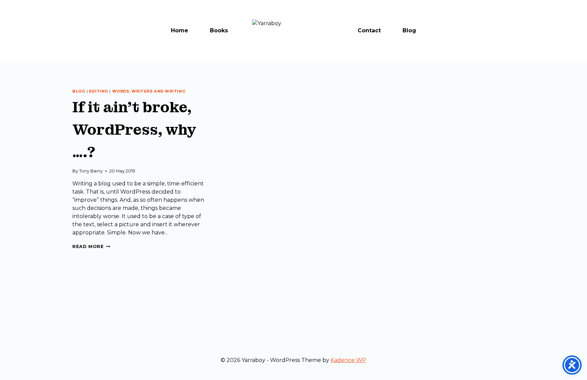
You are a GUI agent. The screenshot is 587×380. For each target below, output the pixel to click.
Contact (369, 30)
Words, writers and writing (149, 91)
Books (219, 30)
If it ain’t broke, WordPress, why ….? (134, 130)
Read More (91, 246)
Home (179, 30)
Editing (98, 91)
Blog (409, 30)
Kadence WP (348, 360)
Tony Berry (91, 171)
